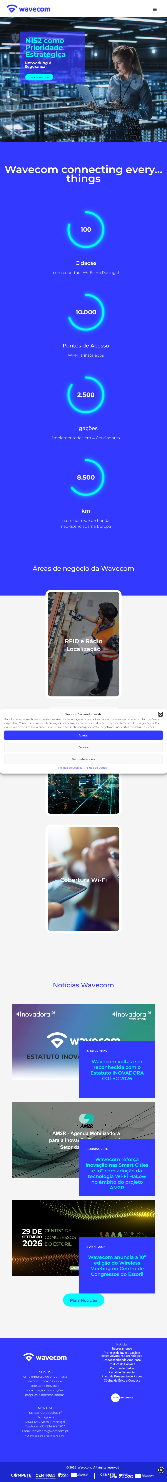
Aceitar (83, 735)
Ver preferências (83, 759)
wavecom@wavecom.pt (50, 1431)
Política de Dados (95, 767)
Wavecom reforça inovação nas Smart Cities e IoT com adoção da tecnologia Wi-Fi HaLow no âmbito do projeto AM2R (117, 1174)
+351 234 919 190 (51, 1426)
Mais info (83, 653)
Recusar (83, 747)
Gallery (84, 1033)
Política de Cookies (70, 767)
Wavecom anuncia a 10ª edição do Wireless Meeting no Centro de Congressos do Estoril (117, 1265)
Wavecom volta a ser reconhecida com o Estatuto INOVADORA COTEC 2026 (117, 1070)
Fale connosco (39, 77)
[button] (160, 714)
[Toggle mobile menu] (155, 9)
